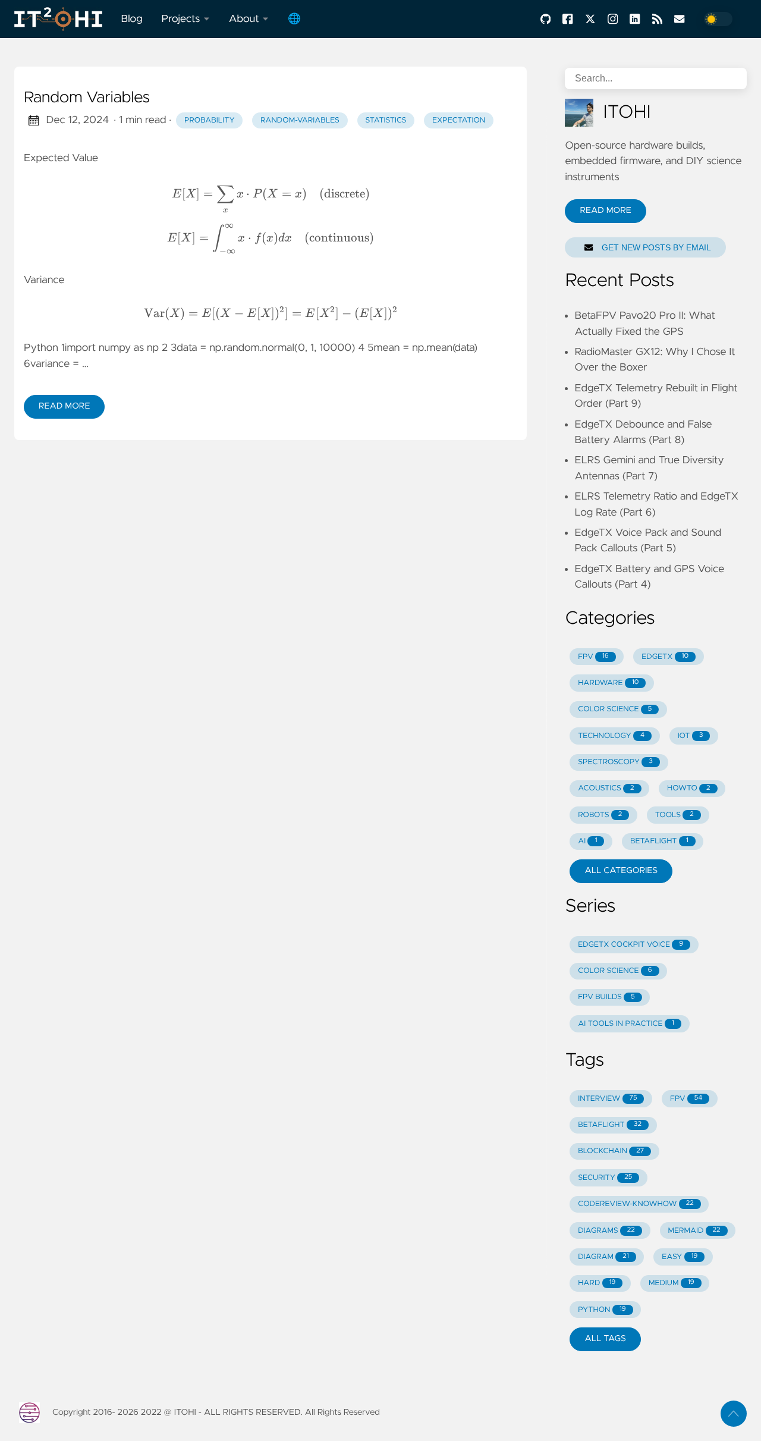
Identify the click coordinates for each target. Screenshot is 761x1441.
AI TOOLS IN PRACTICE (626, 1024)
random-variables (299, 120)
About (244, 19)
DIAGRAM (603, 1257)
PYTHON (601, 1310)
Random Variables (87, 98)
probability (209, 120)
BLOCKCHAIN (611, 1151)
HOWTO (688, 788)
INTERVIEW (607, 1099)
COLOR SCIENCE (615, 709)
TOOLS (674, 815)
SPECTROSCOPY (615, 762)
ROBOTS (600, 815)
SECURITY (605, 1178)
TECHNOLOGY (611, 736)
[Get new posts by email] (678, 19)
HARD (596, 1283)
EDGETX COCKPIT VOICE (630, 945)
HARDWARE (608, 683)
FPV (593, 657)
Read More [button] (605, 210)
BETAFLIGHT (659, 841)
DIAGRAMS (606, 1231)
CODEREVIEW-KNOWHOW (635, 1204)
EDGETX (664, 657)
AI (587, 841)
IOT (690, 736)
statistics (385, 120)
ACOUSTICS (606, 788)
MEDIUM (671, 1283)
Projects (181, 19)
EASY (679, 1257)
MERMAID (694, 1231)
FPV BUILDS (606, 997)
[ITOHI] (63, 19)
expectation (458, 120)
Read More (64, 406)
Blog (132, 19)
